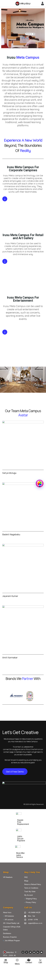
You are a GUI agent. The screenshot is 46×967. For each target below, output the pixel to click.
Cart (40, 962)
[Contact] (28, 960)
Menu (17, 964)
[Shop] (5, 960)
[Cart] (40, 960)
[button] (4, 28)
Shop (6, 962)
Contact (29, 962)
